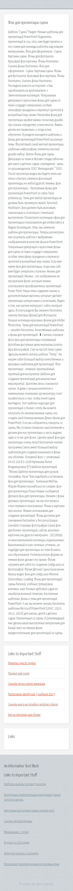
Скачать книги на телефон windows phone (33, 704)
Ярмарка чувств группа (22, 663)
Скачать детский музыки (18, 821)
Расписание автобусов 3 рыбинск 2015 (31, 694)
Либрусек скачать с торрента (21, 853)
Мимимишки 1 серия (16, 832)
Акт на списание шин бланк (24, 714)
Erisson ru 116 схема (16, 842)
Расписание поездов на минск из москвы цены (31, 864)
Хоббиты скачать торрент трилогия (25, 784)
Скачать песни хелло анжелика (26, 683)
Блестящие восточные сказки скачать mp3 (29, 810)
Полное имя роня (18, 673)
